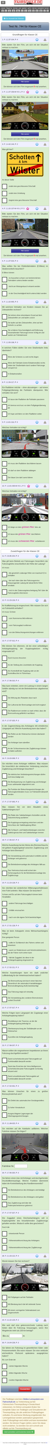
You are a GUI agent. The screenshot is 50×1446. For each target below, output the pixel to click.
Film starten (25, 82)
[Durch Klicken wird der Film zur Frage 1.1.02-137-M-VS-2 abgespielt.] (25, 233)
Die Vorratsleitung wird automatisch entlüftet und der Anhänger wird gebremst (27, 857)
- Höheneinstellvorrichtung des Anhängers (24, 1240)
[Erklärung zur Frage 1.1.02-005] (37, 301)
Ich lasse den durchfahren (24, 534)
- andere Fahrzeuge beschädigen (20, 903)
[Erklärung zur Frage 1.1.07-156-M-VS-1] (37, 92)
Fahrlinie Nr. (8, 1166)
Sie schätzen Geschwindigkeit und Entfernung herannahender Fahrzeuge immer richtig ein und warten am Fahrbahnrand (26, 332)
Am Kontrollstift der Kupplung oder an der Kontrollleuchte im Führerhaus (23, 672)
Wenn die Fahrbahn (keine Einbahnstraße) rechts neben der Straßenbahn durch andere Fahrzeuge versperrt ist (26, 365)
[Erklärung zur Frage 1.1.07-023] (37, 261)
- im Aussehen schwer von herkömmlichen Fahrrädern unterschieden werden (24, 279)
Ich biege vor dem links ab (24, 527)
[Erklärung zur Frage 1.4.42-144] (37, 144)
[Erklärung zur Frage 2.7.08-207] (37, 1045)
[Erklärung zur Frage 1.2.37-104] (37, 39)
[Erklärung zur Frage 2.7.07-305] (37, 801)
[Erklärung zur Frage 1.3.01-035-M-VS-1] (37, 486)
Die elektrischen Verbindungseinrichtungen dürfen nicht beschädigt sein (26, 775)
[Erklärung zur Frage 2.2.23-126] (37, 600)
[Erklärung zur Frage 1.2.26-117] (37, 382)
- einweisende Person (16, 1233)
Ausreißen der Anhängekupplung (20, 1037)
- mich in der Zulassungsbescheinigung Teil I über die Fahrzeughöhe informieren (28, 591)
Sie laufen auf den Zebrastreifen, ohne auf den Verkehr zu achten (25, 324)
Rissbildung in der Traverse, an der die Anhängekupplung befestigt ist (22, 1022)
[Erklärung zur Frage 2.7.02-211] (37, 967)
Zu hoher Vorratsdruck (16, 1107)
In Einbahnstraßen (15, 374)
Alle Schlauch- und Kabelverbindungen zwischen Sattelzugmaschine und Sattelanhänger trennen (26, 831)
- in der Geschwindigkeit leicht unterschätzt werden (27, 293)
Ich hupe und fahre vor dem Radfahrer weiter (25, 414)
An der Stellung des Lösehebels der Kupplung (25, 665)
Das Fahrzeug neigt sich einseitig (20, 992)
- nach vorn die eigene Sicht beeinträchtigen (24, 917)
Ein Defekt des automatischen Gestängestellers (26, 1100)
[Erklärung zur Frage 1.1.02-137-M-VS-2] (37, 208)
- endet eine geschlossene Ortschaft (21, 186)
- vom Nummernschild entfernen (20, 618)
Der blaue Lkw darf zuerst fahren (20, 477)
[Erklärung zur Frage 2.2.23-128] (37, 882)
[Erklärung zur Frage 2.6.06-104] (37, 556)
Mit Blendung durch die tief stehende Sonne (24, 1304)
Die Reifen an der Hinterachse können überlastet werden (26, 735)
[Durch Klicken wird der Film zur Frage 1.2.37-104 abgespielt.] (25, 64)
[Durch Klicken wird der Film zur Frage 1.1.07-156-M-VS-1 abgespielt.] (25, 116)
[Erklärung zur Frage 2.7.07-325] (37, 720)
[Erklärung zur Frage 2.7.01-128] (37, 925)
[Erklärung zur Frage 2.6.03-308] (37, 758)
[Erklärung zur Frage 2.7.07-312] (37, 640)
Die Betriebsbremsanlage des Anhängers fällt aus (26, 864)
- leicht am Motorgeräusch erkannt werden (24, 286)
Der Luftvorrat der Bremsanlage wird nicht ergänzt (27, 705)
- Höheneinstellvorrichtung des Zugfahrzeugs (25, 1247)
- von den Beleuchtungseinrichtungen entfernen (25, 632)
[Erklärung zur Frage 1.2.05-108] (37, 342)
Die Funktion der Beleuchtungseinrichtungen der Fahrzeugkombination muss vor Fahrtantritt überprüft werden (28, 791)
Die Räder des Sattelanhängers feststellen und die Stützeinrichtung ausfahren (27, 816)
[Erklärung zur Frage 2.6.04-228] (37, 1342)
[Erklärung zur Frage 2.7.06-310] (37, 680)
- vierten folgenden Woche (18, 1366)
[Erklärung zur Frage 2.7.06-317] (37, 840)
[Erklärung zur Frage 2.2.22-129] (37, 1320)
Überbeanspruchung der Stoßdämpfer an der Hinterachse (25, 1030)
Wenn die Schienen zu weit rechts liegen (23, 357)
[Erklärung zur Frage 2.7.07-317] (37, 1007)
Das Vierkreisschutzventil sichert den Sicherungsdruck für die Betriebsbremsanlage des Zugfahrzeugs (27, 872)
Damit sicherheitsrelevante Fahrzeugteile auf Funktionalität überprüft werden (25, 1060)
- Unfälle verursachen (16, 910)
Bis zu (5, 1336)
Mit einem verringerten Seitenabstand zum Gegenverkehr (24, 1311)
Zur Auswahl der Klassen (14, 18)
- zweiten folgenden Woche (18, 1380)
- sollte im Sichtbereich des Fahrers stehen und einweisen (26, 944)
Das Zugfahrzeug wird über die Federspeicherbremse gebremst (20, 1204)
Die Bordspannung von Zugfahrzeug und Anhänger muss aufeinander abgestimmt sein (27, 783)
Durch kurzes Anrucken (17, 658)
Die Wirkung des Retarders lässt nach (22, 698)
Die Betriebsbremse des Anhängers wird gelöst (25, 1197)
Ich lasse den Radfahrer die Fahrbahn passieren (26, 399)
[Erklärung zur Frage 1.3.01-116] (37, 422)
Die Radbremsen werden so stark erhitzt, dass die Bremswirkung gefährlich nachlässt (27, 712)
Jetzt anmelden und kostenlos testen (18, 1432)
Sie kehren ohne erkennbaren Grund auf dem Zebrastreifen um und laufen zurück (25, 316)
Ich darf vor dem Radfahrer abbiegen (22, 470)
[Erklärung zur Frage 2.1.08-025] (37, 1123)
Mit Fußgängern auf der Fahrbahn (20, 1297)
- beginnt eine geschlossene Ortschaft (22, 200)
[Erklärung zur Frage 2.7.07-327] (37, 1212)
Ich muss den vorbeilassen (26, 541)
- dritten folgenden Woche (17, 1373)
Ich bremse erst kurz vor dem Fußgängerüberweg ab (27, 406)
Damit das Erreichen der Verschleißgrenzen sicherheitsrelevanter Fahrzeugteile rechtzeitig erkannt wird (25, 1068)
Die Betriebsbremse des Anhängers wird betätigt (26, 1190)
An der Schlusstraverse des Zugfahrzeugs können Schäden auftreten (27, 749)
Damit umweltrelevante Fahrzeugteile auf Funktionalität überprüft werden (23, 1077)
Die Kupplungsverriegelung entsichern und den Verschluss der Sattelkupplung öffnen (25, 823)
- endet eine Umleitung (16, 193)
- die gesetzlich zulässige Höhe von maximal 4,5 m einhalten (27, 574)
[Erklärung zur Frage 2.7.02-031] (37, 1086)
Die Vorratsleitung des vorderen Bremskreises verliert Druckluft (25, 999)
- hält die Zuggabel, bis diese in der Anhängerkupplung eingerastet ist (21, 959)
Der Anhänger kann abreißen (19, 742)
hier (46, 1442)
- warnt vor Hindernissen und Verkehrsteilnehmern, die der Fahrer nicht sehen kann (27, 951)
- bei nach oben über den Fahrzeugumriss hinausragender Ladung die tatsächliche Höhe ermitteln (25, 582)
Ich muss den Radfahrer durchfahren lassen (24, 463)
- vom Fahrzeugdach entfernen (19, 625)
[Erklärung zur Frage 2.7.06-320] (37, 1172)
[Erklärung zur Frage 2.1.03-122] (37, 1256)
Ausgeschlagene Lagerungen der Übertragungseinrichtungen (20, 1115)
